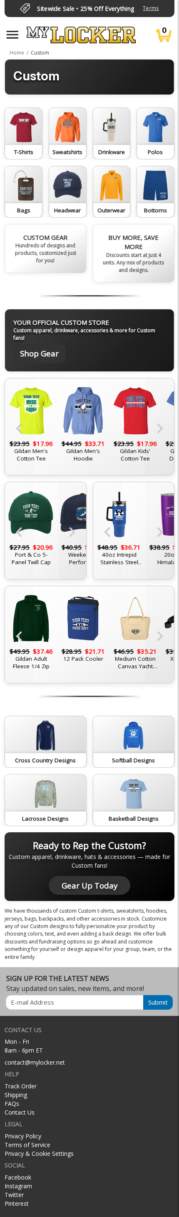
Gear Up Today (89, 885)
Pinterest (17, 1203)
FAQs (12, 1103)
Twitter (14, 1195)
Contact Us (20, 1112)
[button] (12, 34)
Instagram (18, 1186)
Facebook (18, 1177)
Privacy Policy (23, 1136)
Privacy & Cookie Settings (39, 1153)
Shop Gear (39, 353)
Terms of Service (27, 1145)
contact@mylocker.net (35, 1062)
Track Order (21, 1086)
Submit (158, 1002)
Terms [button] (151, 8)
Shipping (16, 1095)
